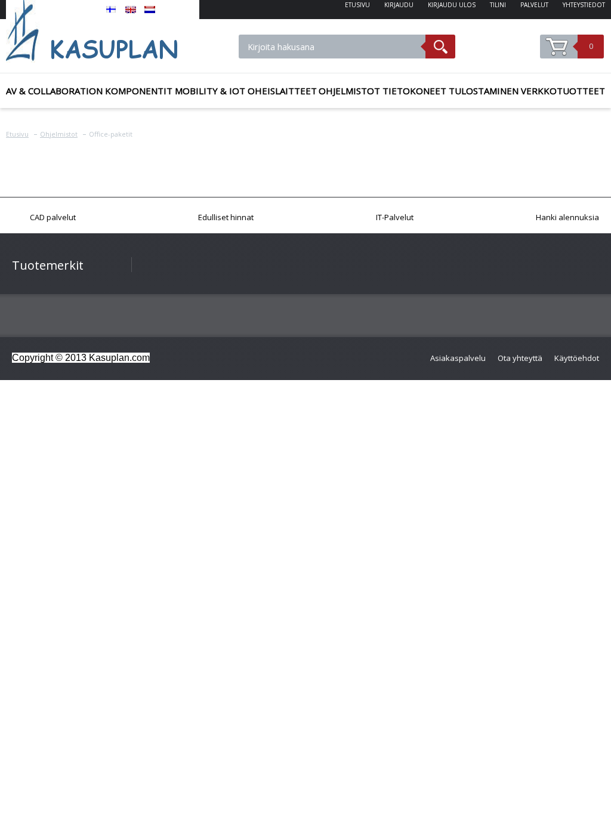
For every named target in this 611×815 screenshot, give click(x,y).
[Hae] (440, 46)
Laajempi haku (489, 54)
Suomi (111, 9)
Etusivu (17, 133)
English (130, 9)
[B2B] (102, 31)
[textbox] (332, 46)
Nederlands (149, 9)
